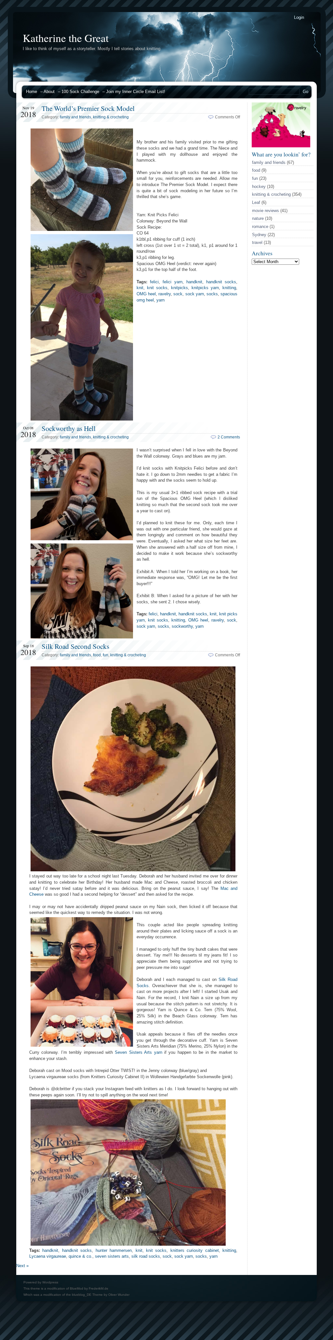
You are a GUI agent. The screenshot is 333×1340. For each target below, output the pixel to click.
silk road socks (145, 1256)
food (256, 170)
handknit (194, 281)
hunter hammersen (114, 1250)
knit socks (157, 287)
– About (47, 91)
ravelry (164, 293)
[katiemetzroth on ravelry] (281, 145)
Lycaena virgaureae (47, 1256)
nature (258, 218)
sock (177, 293)
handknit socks (221, 281)
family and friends (269, 162)
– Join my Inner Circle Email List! (133, 91)
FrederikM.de (98, 1288)
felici (154, 281)
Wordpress (50, 1282)
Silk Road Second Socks (75, 646)
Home (31, 91)
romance (260, 226)
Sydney (259, 234)
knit (140, 287)
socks (212, 293)
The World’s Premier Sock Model (88, 108)
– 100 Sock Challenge (78, 91)
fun (255, 178)
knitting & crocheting (271, 194)
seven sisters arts (112, 1256)
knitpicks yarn (205, 287)
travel (257, 242)
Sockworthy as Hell (69, 428)
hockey (259, 186)
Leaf (256, 202)
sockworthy (182, 626)
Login (299, 17)
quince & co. (80, 1256)
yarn (160, 300)
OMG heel (146, 293)
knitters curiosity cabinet (194, 1250)
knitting (229, 287)
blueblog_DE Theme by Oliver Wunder (100, 1294)
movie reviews (265, 210)
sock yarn (194, 293)
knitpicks (179, 287)
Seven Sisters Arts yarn (138, 1052)
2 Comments (229, 437)
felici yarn (172, 281)
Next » (22, 1265)
